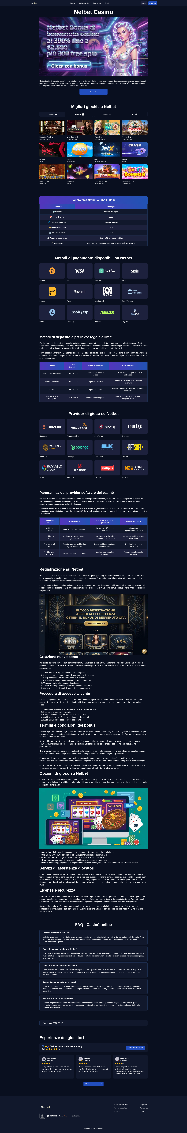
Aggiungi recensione (135, 1047)
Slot (133, 114)
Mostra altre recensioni (93, 1084)
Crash (105, 114)
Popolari (51, 114)
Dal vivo (78, 114)
